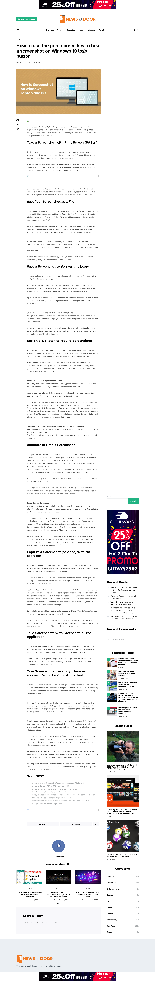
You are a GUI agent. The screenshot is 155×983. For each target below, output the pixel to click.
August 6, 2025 (123, 678)
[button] (138, 30)
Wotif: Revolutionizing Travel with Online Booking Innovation (123, 603)
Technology (112, 920)
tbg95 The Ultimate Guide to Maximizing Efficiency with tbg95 (87, 894)
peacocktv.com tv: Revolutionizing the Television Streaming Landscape (58, 894)
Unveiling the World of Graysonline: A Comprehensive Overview (124, 617)
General (110, 907)
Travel (101, 30)
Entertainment (113, 889)
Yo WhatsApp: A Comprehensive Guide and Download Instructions (29, 894)
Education (71, 30)
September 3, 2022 (23, 62)
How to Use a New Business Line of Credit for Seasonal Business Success (123, 590)
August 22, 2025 (123, 667)
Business (50, 30)
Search (109, 496)
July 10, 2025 (111, 859)
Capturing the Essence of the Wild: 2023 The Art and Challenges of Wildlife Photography (122, 767)
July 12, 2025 (111, 772)
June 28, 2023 (64, 900)
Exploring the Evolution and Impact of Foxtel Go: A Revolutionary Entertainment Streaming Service (122, 811)
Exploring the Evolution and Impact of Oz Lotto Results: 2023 (122, 855)
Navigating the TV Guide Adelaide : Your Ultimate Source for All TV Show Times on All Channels (124, 610)
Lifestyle (91, 30)
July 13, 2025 (122, 716)
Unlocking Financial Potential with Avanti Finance (123, 597)
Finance (60, 30)
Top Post (19, 39)
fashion (110, 895)
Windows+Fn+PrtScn (46, 220)
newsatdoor (36, 62)
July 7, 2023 (34, 900)
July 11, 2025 (111, 816)
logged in (37, 922)
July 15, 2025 (122, 689)
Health (81, 30)
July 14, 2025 (122, 704)
